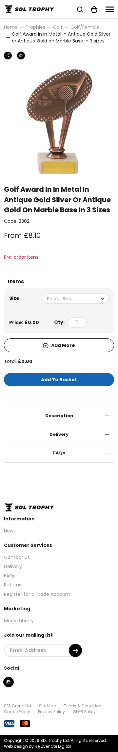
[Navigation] (109, 9)
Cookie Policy (17, 711)
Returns (12, 584)
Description (59, 416)
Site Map (47, 706)
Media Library (19, 620)
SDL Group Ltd (17, 706)
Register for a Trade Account (37, 594)
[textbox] (75, 298)
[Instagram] (8, 682)
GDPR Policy (84, 711)
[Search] (80, 9)
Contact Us (17, 557)
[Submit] (75, 650)
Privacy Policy (51, 711)
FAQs (59, 453)
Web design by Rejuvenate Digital (37, 746)
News (10, 531)
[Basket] (94, 9)
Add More (62, 345)
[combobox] (75, 298)
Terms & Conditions (84, 706)
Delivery (59, 434)
